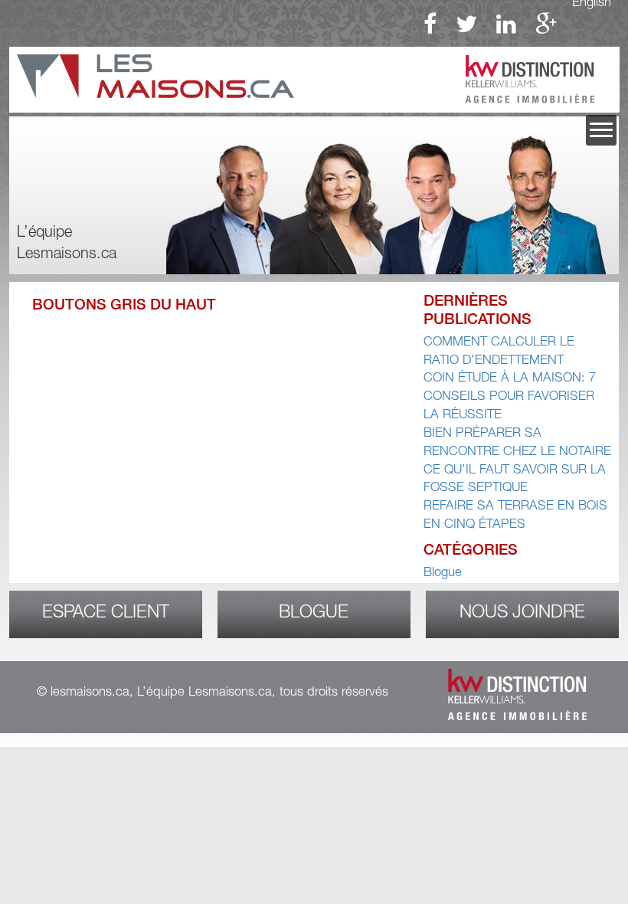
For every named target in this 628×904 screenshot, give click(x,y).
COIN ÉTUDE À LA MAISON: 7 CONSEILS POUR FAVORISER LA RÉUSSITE (510, 397)
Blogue (443, 573)
